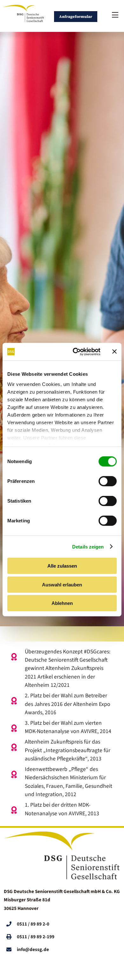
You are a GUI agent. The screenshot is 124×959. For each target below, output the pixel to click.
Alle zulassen (62, 566)
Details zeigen (88, 546)
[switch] (108, 481)
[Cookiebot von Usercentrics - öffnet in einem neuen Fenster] (75, 351)
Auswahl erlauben (62, 584)
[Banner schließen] (114, 351)
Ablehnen (62, 603)
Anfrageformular (75, 16)
